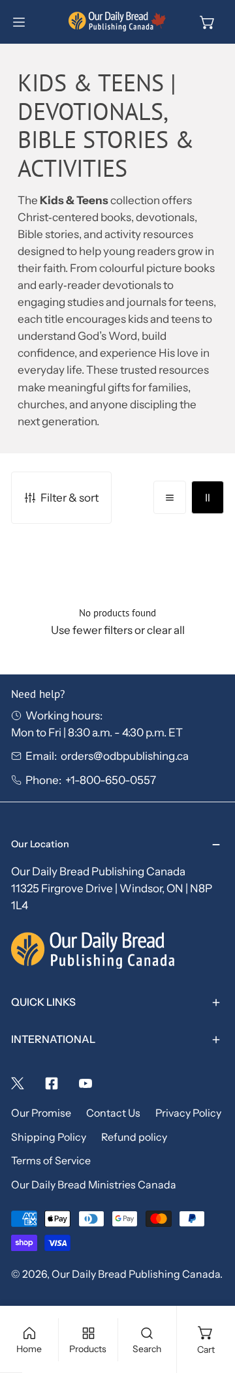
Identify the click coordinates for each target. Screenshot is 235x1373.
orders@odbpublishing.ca (125, 755)
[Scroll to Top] (210, 1302)
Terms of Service (51, 1160)
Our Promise (41, 1113)
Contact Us (113, 1113)
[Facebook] (52, 1083)
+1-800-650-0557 (110, 780)
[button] (207, 22)
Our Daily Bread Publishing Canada (136, 1274)
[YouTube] (85, 1083)
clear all (166, 630)
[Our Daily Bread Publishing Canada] (117, 22)
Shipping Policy (48, 1137)
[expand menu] (19, 22)
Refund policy (134, 1137)
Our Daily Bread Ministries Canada (93, 1185)
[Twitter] (18, 1083)
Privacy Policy (188, 1113)
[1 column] (169, 497)
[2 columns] (207, 497)
